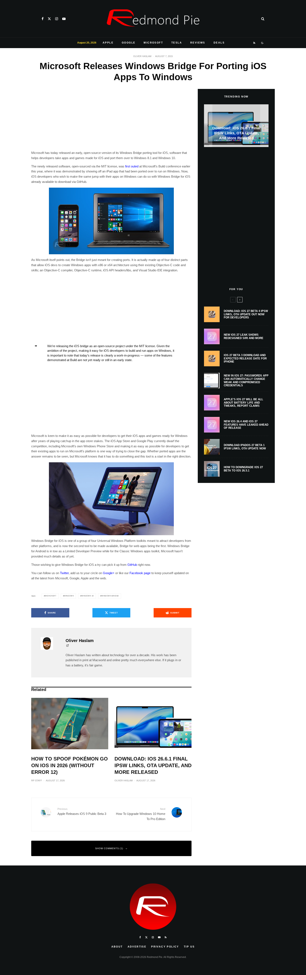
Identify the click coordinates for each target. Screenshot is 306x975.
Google (128, 42)
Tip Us (189, 946)
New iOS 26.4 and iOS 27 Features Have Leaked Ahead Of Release (246, 424)
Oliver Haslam (142, 56)
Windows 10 (87, 596)
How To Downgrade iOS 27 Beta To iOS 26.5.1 (243, 469)
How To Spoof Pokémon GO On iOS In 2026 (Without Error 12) (69, 765)
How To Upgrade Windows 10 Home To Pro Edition (140, 814)
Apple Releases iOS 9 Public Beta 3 (81, 811)
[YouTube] (64, 18)
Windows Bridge (110, 596)
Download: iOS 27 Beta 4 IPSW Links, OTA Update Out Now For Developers (246, 314)
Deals (219, 42)
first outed (131, 166)
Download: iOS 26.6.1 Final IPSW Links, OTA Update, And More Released (153, 765)
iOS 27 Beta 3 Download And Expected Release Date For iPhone (245, 358)
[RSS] (254, 43)
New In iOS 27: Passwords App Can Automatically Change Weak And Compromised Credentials (246, 380)
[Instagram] (56, 18)
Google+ (108, 573)
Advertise (137, 946)
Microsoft (153, 42)
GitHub (132, 564)
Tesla (176, 42)
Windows (69, 596)
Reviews (197, 42)
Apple (108, 42)
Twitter (64, 573)
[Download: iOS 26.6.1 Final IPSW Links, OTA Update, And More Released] (236, 125)
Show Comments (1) (109, 848)
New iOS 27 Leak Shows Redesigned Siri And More (243, 336)
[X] (49, 18)
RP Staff (36, 780)
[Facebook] (43, 18)
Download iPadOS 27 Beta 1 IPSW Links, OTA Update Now (245, 447)
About (117, 946)
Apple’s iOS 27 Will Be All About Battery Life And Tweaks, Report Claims (243, 402)
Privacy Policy (165, 946)
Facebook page (140, 573)
